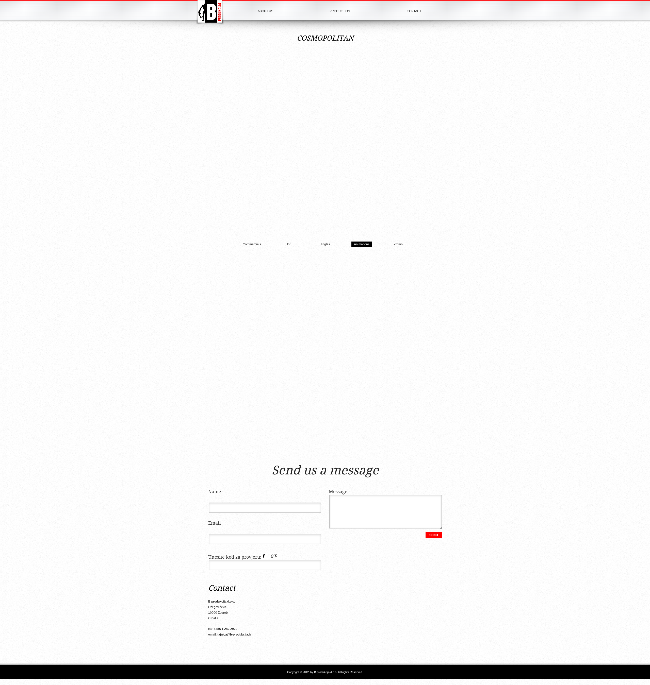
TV (288, 244)
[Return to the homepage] (210, 12)
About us (265, 11)
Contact (414, 11)
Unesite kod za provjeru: (234, 557)
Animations (361, 244)
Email (214, 523)
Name (214, 491)
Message (338, 491)
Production (340, 11)
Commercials (252, 244)
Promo (398, 244)
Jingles (325, 244)
